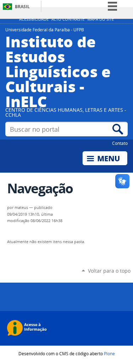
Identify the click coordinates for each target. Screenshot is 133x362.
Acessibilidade (34, 19)
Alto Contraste (67, 19)
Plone (109, 353)
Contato (120, 143)
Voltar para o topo (109, 270)
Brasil (22, 7)
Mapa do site (100, 19)
